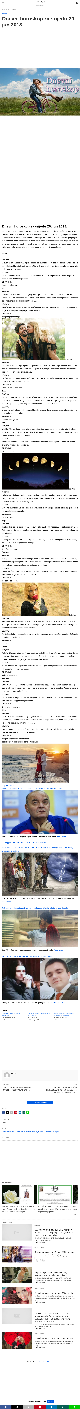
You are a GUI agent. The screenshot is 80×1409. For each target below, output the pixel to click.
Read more (61, 836)
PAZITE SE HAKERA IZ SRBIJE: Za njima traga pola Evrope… (28, 956)
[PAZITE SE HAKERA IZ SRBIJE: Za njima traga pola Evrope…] (40, 999)
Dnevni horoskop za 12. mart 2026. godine (54, 1252)
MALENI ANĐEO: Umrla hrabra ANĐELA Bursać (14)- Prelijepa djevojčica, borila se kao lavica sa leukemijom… (19, 1209)
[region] (40, 45)
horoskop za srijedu (52, 1132)
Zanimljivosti (39, 1247)
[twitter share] (7, 1112)
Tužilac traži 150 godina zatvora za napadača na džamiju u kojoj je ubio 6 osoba (35, 908)
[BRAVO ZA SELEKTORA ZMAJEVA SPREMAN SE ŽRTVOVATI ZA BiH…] (40, 833)
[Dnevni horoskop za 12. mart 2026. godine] (17, 1254)
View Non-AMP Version (46, 1362)
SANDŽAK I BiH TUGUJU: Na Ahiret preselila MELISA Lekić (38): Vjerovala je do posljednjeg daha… (55, 1209)
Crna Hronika (39, 1268)
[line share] (27, 1112)
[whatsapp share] (23, 1112)
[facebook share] (3, 1112)
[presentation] (74, 1201)
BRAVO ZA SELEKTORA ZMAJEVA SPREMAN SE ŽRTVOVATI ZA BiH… (33, 789)
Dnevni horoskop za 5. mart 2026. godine (53, 1338)
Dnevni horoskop (8, 1132)
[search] (77, 3)
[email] (28, 1407)
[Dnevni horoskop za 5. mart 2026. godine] (17, 1340)
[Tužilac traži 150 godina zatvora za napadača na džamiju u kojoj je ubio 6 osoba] (40, 947)
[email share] (11, 1112)
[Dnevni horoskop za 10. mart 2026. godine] (17, 1295)
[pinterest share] (15, 1112)
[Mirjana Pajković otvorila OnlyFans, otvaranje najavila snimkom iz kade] (17, 1275)
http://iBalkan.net (9, 785)
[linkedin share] (20, 1112)
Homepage (5, 9)
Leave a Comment (40, 1102)
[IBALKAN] (40, 3)
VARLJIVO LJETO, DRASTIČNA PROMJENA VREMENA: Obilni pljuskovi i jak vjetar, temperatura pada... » (61, 1090)
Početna (14, 9)
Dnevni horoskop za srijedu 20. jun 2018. (30, 1132)
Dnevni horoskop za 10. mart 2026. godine (54, 1293)
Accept (50, 1401)
